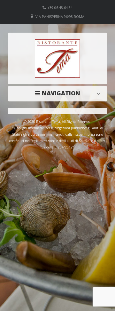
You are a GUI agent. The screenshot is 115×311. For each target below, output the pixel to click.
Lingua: (59, 93)
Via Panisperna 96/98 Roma (59, 16)
